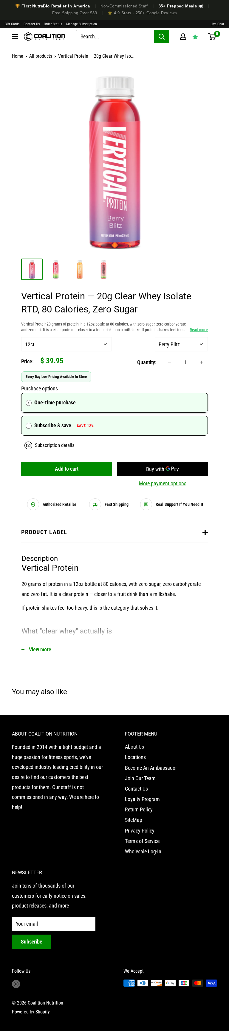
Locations (135, 757)
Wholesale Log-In (143, 851)
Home (17, 56)
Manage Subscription (81, 24)
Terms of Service (142, 841)
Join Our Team (140, 778)
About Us (134, 747)
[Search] (161, 36)
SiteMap (133, 820)
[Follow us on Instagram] (16, 984)
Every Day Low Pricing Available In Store (56, 376)
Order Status (53, 24)
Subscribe (31, 941)
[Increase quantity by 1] (201, 362)
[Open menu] (15, 36)
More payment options (162, 483)
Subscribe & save (64, 425)
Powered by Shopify (31, 1012)
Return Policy (139, 809)
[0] (212, 36)
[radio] (29, 402)
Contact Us (32, 24)
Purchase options (39, 388)
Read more (199, 329)
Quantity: (147, 362)
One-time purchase (55, 402)
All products (40, 56)
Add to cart (66, 469)
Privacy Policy (139, 830)
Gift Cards (12, 24)
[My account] (183, 36)
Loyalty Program (142, 799)
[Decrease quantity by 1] (169, 362)
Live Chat (217, 24)
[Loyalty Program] (195, 36)
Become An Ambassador (151, 768)
